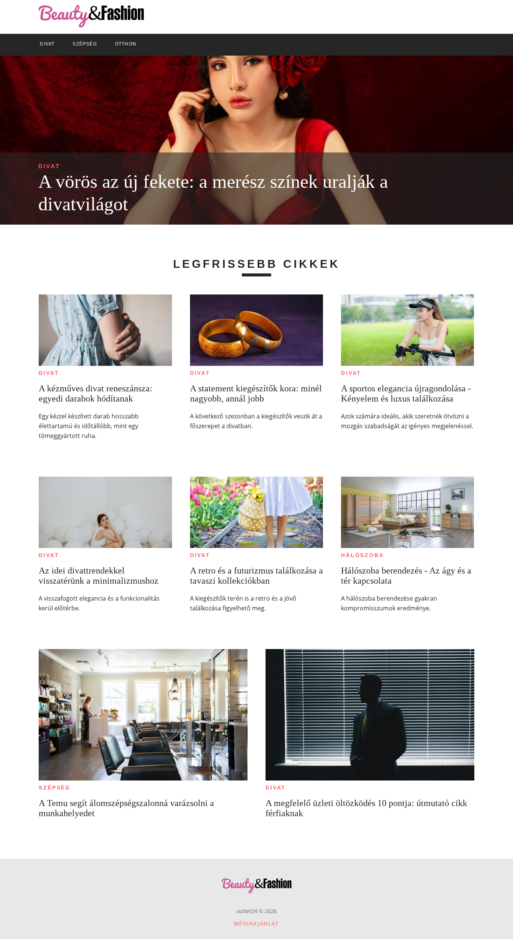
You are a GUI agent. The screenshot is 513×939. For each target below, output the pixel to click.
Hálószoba (362, 555)
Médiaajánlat (256, 923)
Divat (49, 166)
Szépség (55, 788)
